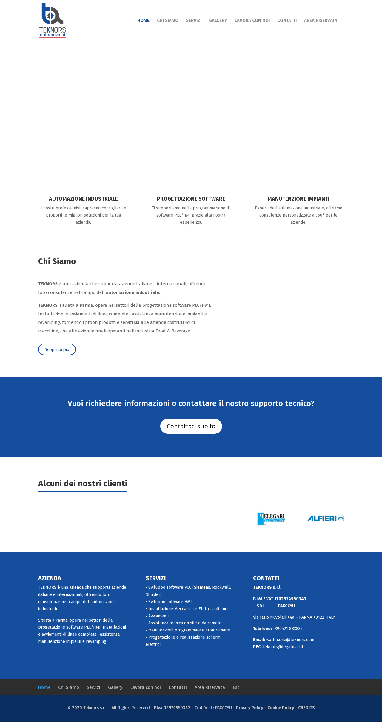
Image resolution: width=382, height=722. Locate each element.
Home (143, 20)
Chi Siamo (167, 20)
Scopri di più (57, 349)
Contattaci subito (191, 426)
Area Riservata (320, 20)
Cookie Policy (280, 707)
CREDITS (306, 707)
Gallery (218, 20)
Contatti (287, 20)
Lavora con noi (252, 20)
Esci (237, 687)
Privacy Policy (249, 707)
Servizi (193, 20)
